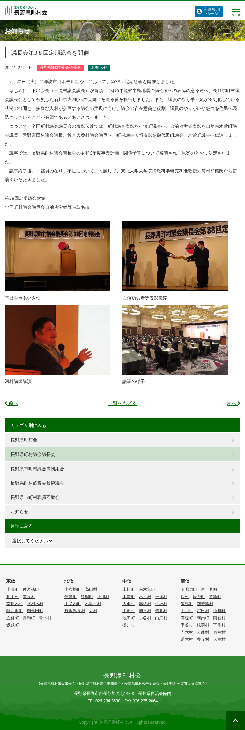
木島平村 (93, 603)
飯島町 (187, 603)
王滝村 (161, 596)
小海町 (12, 589)
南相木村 (14, 603)
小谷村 (145, 618)
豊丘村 (203, 639)
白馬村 (161, 618)
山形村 (128, 610)
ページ (212, 11)
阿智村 (219, 618)
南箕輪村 (205, 603)
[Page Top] (235, 720)
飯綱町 (87, 596)
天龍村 (203, 632)
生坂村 (161, 603)
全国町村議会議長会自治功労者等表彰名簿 (47, 207)
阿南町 (203, 618)
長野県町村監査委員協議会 (37, 483)
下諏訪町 (189, 589)
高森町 (187, 618)
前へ (12, 403)
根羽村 (203, 625)
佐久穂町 (31, 589)
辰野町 (199, 596)
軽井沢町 (14, 610)
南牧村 (29, 596)
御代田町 (35, 610)
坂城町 (12, 625)
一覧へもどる (122, 403)
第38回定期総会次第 (25, 198)
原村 (185, 596)
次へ (232, 403)
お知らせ (19, 512)
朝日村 (145, 610)
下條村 (219, 625)
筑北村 (161, 610)
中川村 (187, 610)
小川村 (103, 596)
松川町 (219, 610)
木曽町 (128, 596)
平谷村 (187, 625)
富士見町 (209, 589)
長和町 (29, 618)
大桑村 (128, 603)
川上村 (12, 596)
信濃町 (70, 596)
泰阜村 (219, 632)
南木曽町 (147, 589)
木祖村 (145, 596)
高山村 (91, 589)
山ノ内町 (72, 603)
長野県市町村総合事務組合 (37, 469)
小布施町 (72, 589)
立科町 (12, 618)
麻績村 (145, 603)
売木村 (187, 632)
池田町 (128, 618)
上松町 (128, 589)
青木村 (45, 618)
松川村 (128, 625)
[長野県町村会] (26, 10)
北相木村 (35, 603)
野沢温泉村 (74, 610)
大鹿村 (219, 639)
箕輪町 (215, 596)
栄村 (93, 610)
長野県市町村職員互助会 (35, 497)
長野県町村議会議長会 (33, 454)
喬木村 (187, 639)
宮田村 (203, 610)
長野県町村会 (24, 440)
